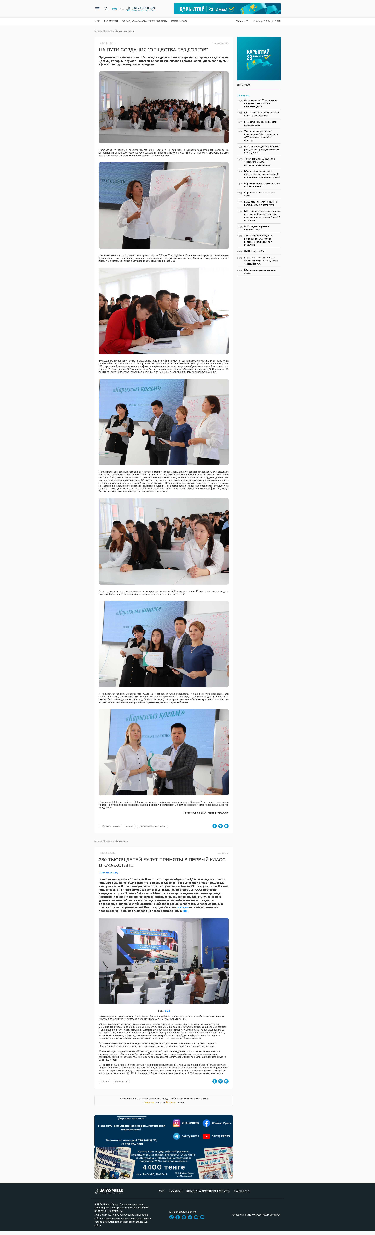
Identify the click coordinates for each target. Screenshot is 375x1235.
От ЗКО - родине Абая (251, 251)
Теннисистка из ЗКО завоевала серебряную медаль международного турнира (256, 162)
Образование (121, 841)
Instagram (150, 1102)
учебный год (121, 1081)
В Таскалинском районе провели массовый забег (256, 123)
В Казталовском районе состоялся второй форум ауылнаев (258, 114)
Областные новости (124, 31)
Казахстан (111, 21)
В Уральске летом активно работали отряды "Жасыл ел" (258, 185)
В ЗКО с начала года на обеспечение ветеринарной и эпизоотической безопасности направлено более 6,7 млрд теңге (258, 215)
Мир (97, 21)
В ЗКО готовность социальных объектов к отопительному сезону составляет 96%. (257, 260)
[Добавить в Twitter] (220, 826)
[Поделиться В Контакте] (226, 826)
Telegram (170, 1102)
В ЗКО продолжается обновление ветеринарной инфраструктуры (257, 203)
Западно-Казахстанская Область (144, 21)
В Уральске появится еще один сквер (256, 194)
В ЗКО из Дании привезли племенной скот (253, 228)
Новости (108, 31)
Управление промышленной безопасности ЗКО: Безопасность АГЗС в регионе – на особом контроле (257, 136)
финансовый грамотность (152, 826)
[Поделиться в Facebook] (214, 826)
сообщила (182, 907)
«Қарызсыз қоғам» (110, 826)
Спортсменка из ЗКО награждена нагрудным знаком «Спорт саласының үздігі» (257, 103)
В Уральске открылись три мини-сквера (257, 271)
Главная (98, 31)
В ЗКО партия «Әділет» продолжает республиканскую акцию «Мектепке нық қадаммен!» (258, 149)
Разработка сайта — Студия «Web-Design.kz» (256, 1214)
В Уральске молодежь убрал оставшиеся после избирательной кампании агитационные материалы (258, 174)
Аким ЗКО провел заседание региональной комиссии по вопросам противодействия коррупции (254, 240)
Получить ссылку (108, 872)
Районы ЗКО (179, 21)
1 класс (105, 1081)
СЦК (185, 911)
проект (129, 826)
